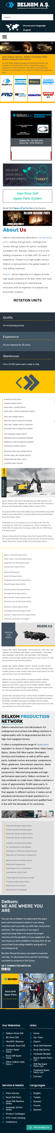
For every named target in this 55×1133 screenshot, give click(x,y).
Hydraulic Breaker (42, 1054)
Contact (37, 1076)
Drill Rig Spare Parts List (40, 1065)
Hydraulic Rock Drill (15, 1046)
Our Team (38, 1037)
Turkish (37, 1097)
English (37, 1093)
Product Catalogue (15, 1114)
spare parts (43, 744)
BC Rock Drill (12, 1037)
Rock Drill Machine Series (15, 1102)
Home (36, 1033)
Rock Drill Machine (42, 1046)
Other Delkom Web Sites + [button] (15, 1063)
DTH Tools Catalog (15, 1118)
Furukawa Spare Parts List (41, 1071)
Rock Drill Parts (13, 1097)
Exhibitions (11, 1122)
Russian (37, 1101)
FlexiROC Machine (15, 1042)
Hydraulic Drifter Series (14, 1108)
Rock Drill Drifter (41, 1050)
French (36, 1106)
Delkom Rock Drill (14, 1033)
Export (36, 1042)
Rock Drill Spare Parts (13, 1057)
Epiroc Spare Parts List (42, 1059)
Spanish (37, 1110)
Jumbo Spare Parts (12, 1051)
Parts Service (12, 1093)
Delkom (6, 274)
